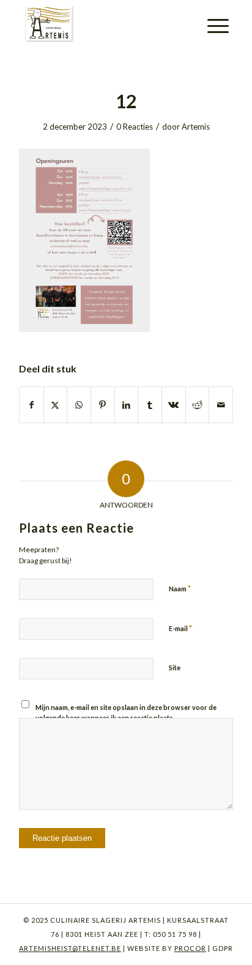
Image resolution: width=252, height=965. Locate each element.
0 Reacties (134, 126)
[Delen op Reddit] (197, 405)
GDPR (221, 948)
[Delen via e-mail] (220, 405)
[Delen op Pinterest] (102, 405)
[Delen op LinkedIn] (126, 405)
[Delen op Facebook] (31, 405)
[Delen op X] (55, 405)
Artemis (196, 126)
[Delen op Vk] (173, 405)
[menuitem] (218, 25)
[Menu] (218, 25)
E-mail (180, 628)
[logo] (104, 24)
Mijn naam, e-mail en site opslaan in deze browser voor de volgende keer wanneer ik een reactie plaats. (126, 712)
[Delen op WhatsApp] (79, 405)
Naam (180, 588)
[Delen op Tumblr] (149, 405)
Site (174, 667)
